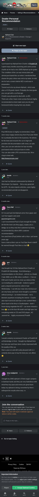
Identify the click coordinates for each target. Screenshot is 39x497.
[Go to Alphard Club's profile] (3, 37)
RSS (29, 464)
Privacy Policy (12, 464)
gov (8, 262)
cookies (15, 477)
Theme (16, 468)
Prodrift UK (33, 64)
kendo (9, 175)
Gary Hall (10, 207)
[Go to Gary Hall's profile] (4, 208)
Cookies (21, 464)
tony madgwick (12, 373)
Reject (6, 488)
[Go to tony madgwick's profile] (4, 374)
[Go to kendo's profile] (4, 176)
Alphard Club (9, 35)
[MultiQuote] (3, 110)
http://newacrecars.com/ (10, 158)
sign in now (11, 409)
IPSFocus (23, 468)
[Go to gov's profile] (4, 263)
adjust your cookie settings (28, 479)
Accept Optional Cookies (26, 488)
